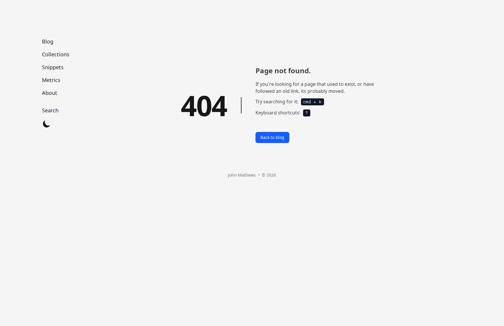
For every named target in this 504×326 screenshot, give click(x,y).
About (49, 92)
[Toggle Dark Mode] (46, 123)
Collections (55, 54)
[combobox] (55, 110)
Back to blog (272, 137)
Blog (47, 41)
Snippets (53, 67)
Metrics (51, 79)
